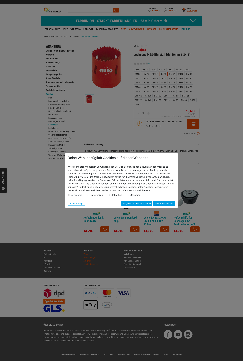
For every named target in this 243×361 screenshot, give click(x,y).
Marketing (135, 195)
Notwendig (76, 195)
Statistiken (116, 195)
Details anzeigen (76, 203)
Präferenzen (96, 195)
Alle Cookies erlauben (164, 203)
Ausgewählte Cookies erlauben (136, 203)
